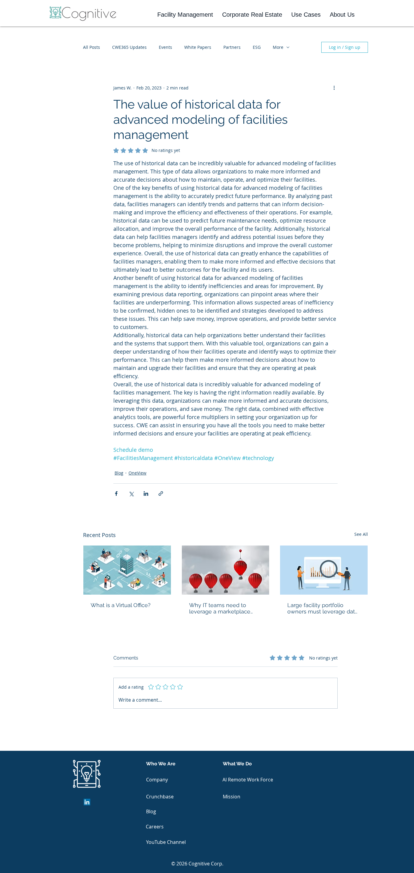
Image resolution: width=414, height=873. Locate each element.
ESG (257, 47)
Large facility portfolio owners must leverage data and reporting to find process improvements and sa (322, 608)
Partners (232, 47)
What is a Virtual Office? (121, 605)
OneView (137, 473)
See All (361, 534)
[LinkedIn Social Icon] (87, 802)
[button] (185, 14)
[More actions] (334, 87)
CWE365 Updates (129, 47)
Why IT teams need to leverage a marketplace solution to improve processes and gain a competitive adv (219, 608)
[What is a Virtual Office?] (127, 570)
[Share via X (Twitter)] (131, 493)
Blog (119, 473)
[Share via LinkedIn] (146, 493)
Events (165, 47)
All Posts (91, 47)
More (278, 47)
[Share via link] (161, 493)
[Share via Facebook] (116, 493)
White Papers (197, 47)
